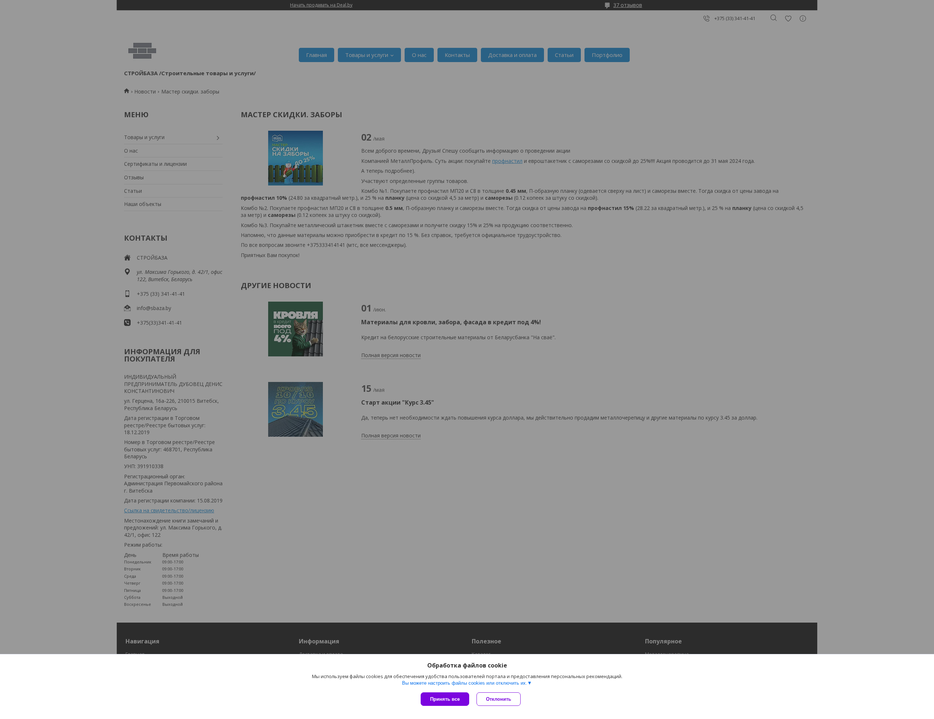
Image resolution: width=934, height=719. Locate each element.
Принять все (445, 699)
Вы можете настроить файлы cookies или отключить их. (464, 683)
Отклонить (498, 699)
